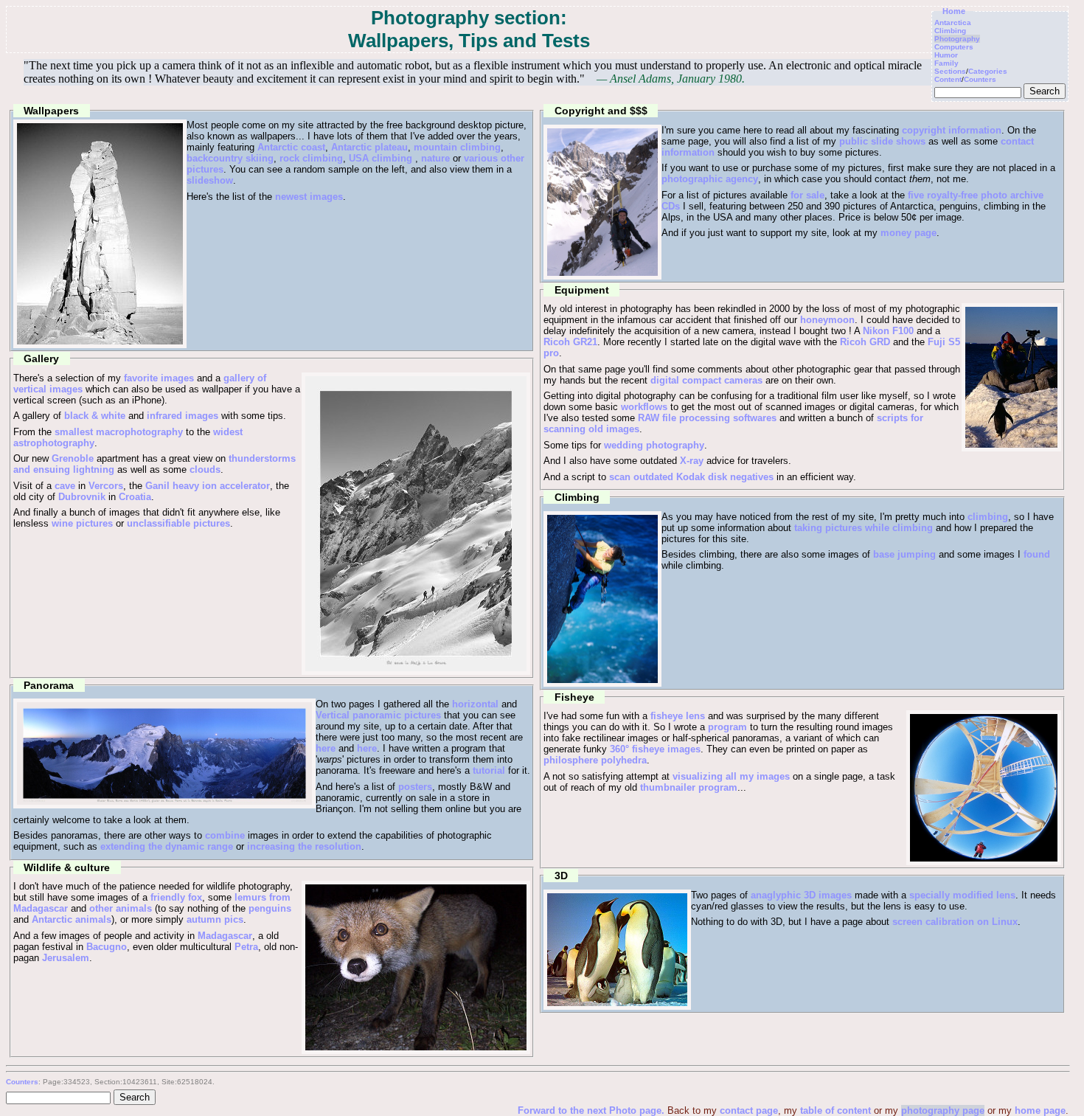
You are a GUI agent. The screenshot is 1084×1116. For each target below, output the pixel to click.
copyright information (951, 130)
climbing (987, 516)
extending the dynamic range (166, 846)
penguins (270, 908)
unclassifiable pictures (178, 523)
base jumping (904, 554)
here (326, 748)
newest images (309, 196)
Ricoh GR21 (570, 341)
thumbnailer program (688, 787)
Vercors (105, 485)
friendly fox (176, 897)
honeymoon (827, 319)
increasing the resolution (304, 846)
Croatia (135, 496)
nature (435, 158)
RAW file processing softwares (707, 417)
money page (908, 232)
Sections (950, 71)
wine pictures (82, 523)
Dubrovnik (81, 496)
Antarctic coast (291, 147)
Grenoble (73, 458)
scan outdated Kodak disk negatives (691, 476)
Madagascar (225, 935)
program (727, 726)
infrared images (182, 415)
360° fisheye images (655, 749)
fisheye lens (677, 715)
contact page (749, 1110)
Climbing (950, 31)
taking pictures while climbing (863, 527)
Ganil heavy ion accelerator (207, 485)
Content (948, 79)
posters (415, 786)
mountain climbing (457, 147)
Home (953, 11)
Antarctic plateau (369, 147)
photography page (942, 1110)
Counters (980, 79)
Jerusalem (65, 957)
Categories (987, 71)
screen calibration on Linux (955, 921)
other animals (120, 908)
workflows (644, 406)
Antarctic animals (71, 919)
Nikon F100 (888, 330)
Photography (957, 39)
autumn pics (215, 919)
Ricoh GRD (865, 341)
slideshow (210, 180)
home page (1040, 1110)
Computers (953, 47)
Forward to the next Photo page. (592, 1110)
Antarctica (952, 22)
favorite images (159, 378)
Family (946, 63)
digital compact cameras (706, 380)
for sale (807, 195)
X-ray (691, 460)
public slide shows (882, 141)
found (1037, 554)
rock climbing (311, 158)
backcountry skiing (230, 158)
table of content (835, 1110)
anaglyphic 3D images (801, 895)
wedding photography (654, 445)
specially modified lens (962, 895)
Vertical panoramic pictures (378, 715)
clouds (205, 469)
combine (225, 835)
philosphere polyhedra (595, 760)
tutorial (489, 770)
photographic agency (709, 178)
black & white (94, 415)
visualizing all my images (731, 776)
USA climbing (380, 158)
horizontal (475, 704)
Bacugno (106, 946)
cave (65, 485)
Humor (946, 55)
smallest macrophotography (119, 431)
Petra (246, 946)
